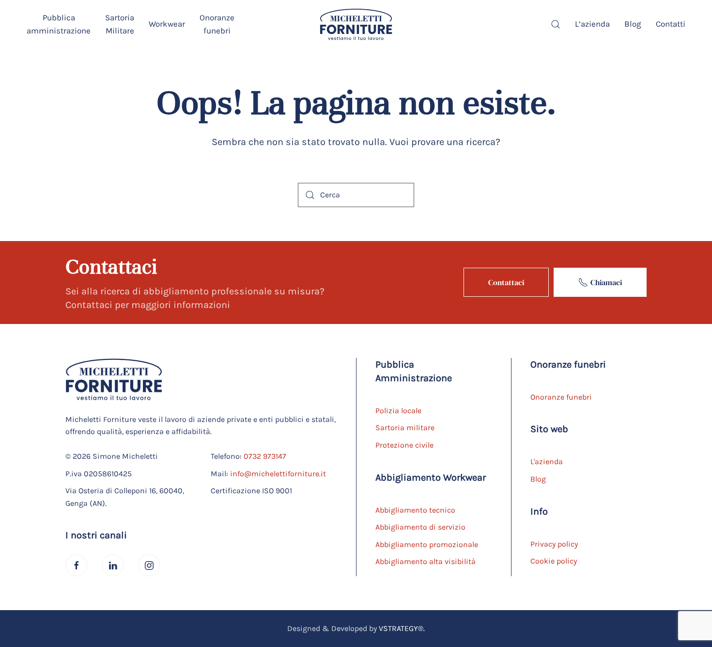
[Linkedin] (113, 565)
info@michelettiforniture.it (278, 473)
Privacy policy (554, 544)
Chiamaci (606, 282)
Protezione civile (404, 445)
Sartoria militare (404, 427)
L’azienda (592, 24)
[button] (59, 24)
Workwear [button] (167, 24)
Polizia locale (398, 410)
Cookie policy (553, 561)
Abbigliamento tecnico (415, 510)
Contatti (670, 24)
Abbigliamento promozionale (426, 544)
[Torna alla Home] (356, 24)
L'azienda (546, 461)
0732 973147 (265, 456)
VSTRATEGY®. (402, 628)
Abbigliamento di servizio (420, 527)
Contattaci (506, 282)
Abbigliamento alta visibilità (425, 561)
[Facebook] (76, 565)
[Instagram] (149, 565)
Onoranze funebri (561, 397)
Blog (632, 24)
